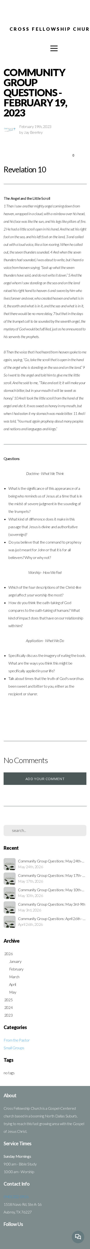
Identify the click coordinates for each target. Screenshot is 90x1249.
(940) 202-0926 (16, 1196)
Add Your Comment (45, 778)
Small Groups (14, 1047)
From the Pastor (17, 1040)
